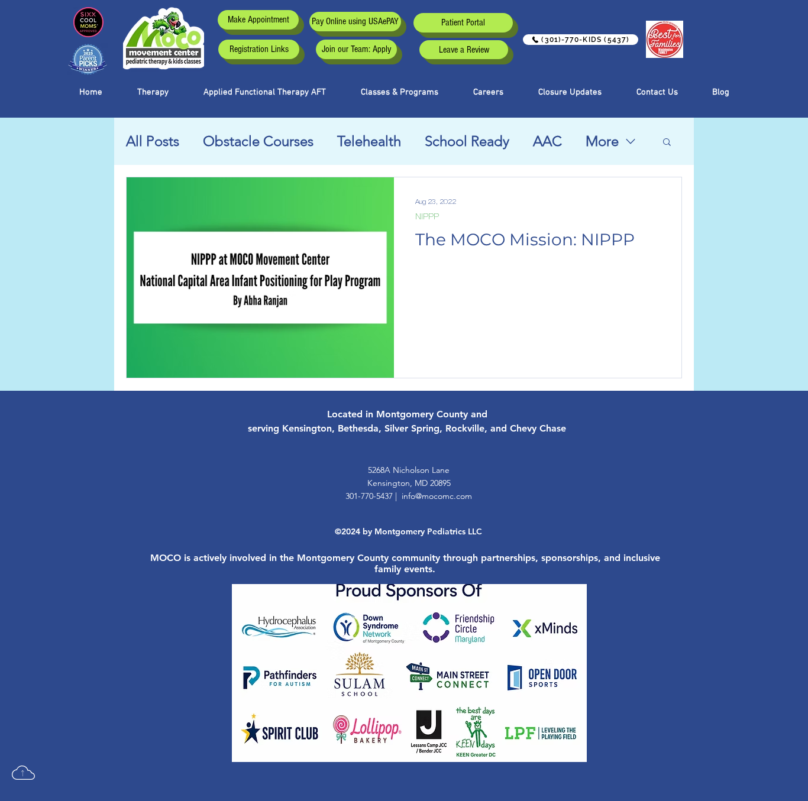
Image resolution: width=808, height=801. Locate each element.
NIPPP (427, 216)
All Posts (152, 141)
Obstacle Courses (258, 141)
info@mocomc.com (437, 496)
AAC (547, 141)
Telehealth (369, 141)
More (602, 141)
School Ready (467, 141)
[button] (399, 92)
